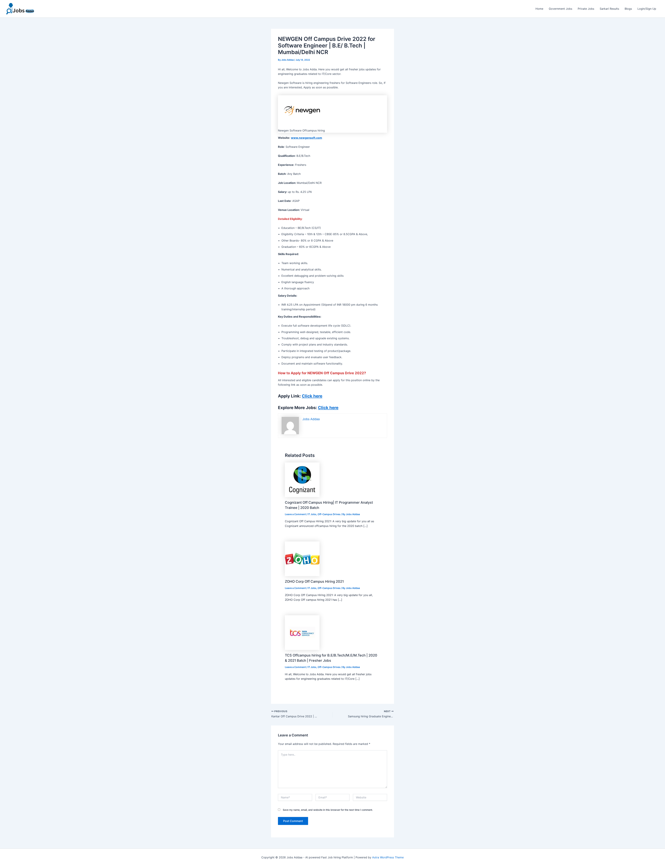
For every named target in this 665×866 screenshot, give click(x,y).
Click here (328, 407)
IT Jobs (312, 514)
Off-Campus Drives (329, 514)
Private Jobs (586, 8)
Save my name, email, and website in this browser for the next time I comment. (328, 809)
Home (539, 8)
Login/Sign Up (646, 8)
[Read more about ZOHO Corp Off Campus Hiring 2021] (302, 558)
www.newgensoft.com (306, 137)
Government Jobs (560, 8)
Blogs (628, 8)
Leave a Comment (295, 514)
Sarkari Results (609, 8)
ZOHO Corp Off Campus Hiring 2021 (314, 581)
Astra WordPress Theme (388, 857)
